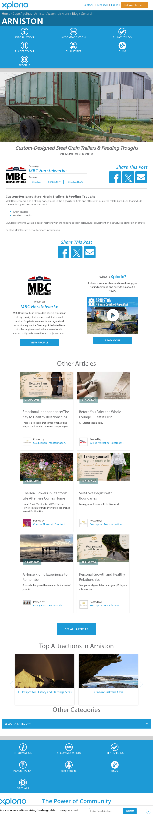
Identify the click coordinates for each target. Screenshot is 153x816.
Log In (114, 5)
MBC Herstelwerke (48, 170)
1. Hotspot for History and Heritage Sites (45, 692)
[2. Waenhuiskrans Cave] (108, 671)
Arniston (22, 21)
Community (54, 182)
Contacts (88, 5)
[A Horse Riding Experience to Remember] (47, 548)
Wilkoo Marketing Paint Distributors (107, 442)
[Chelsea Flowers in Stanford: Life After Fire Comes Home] (47, 467)
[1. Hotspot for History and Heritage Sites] (44, 671)
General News (75, 182)
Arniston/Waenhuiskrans (52, 14)
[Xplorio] (18, 5)
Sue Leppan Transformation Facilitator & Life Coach (50, 442)
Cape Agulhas (22, 14)
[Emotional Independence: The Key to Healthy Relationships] (47, 385)
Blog (75, 14)
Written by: (39, 301)
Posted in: (34, 177)
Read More (113, 340)
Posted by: (34, 166)
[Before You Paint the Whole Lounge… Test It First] (103, 385)
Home (6, 14)
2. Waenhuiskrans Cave (108, 692)
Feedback (102, 5)
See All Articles (76, 629)
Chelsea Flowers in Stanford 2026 (50, 524)
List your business (135, 5)
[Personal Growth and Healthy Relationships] (103, 548)
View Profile (39, 342)
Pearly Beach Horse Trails (47, 605)
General (86, 14)
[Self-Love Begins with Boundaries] (103, 467)
